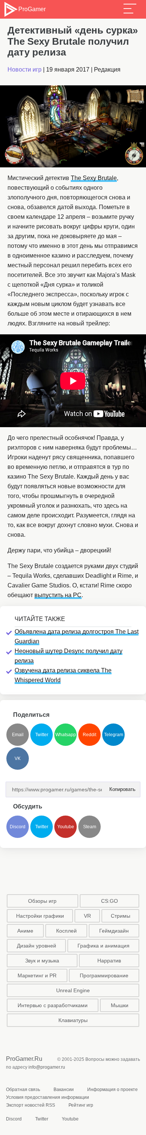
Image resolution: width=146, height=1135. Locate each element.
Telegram (113, 734)
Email (18, 734)
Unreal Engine (73, 990)
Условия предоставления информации (47, 1097)
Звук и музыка (42, 961)
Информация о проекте (112, 1089)
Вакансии (64, 1089)
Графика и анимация (103, 946)
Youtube (65, 826)
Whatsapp (65, 734)
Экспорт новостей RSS (30, 1105)
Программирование (104, 975)
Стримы (120, 916)
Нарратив (109, 961)
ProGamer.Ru (24, 1059)
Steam (89, 826)
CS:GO (109, 901)
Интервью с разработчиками (53, 1005)
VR (87, 916)
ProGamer (31, 9)
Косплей (66, 931)
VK (18, 758)
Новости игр (24, 69)
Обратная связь (23, 1089)
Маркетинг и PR (37, 975)
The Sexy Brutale (94, 178)
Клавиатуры (73, 1020)
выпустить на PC (58, 595)
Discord (17, 826)
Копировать (120, 787)
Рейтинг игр (81, 1105)
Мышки (119, 1005)
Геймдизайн (114, 931)
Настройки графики (40, 916)
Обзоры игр (42, 901)
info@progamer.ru (46, 1067)
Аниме (25, 931)
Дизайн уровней (36, 946)
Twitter (41, 734)
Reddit (89, 734)
